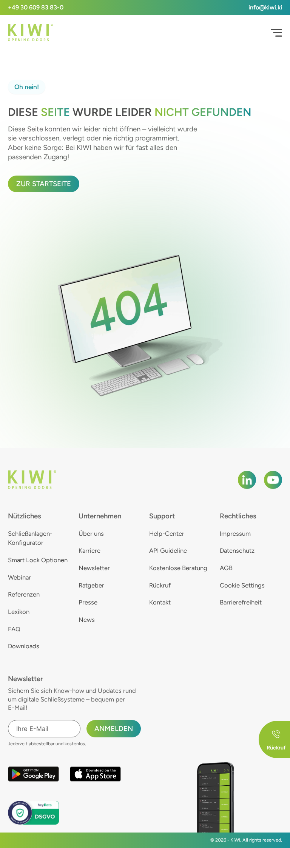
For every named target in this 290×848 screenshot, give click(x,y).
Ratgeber (91, 585)
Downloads (23, 646)
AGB (226, 568)
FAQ (14, 629)
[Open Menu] (276, 32)
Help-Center (166, 533)
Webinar (19, 577)
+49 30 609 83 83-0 (35, 7)
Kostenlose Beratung (178, 568)
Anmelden (113, 728)
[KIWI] (30, 33)
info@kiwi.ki (265, 7)
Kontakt (160, 602)
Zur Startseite (43, 183)
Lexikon (18, 611)
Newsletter (94, 568)
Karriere (89, 550)
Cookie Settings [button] (242, 585)
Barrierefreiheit (241, 602)
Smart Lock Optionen (38, 560)
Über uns (91, 533)
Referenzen (24, 594)
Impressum (235, 533)
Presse (88, 602)
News (87, 619)
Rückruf (160, 585)
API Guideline (168, 550)
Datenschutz (237, 550)
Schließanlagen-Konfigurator (30, 538)
